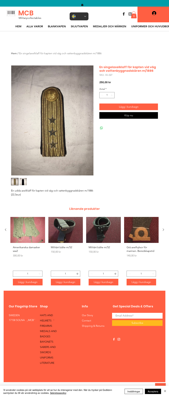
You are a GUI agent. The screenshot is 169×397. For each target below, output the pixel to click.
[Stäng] (165, 391)
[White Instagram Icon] (119, 339)
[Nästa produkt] (163, 230)
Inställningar (133, 391)
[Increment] (112, 95)
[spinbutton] (107, 95)
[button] (82, 4)
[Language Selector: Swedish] (79, 16)
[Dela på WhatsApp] (101, 128)
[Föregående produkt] (6, 230)
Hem (14, 53)
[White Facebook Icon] (114, 339)
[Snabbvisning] (27, 230)
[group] (84, 252)
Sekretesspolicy (58, 393)
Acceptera (153, 391)
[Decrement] (102, 95)
